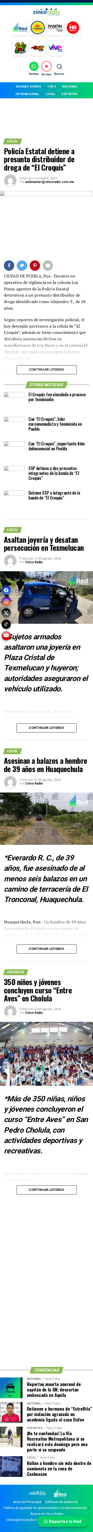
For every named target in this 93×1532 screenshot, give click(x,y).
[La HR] (73, 28)
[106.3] (55, 48)
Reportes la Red (64, 1521)
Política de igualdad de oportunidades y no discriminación (45, 1508)
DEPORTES (69, 94)
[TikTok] (6, 624)
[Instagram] (6, 601)
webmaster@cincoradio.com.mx (49, 182)
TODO (51, 86)
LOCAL (51, 94)
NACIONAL (69, 86)
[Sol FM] (20, 48)
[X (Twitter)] (6, 613)
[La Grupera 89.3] (37, 28)
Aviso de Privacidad (27, 1502)
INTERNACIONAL (28, 94)
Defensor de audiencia (61, 1502)
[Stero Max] (37, 48)
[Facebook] (6, 590)
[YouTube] (6, 635)
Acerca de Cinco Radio (46, 1514)
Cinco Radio (34, 562)
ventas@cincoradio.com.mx (26, 1520)
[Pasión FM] (55, 28)
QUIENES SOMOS (28, 86)
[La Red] (20, 28)
